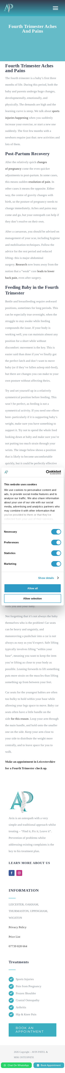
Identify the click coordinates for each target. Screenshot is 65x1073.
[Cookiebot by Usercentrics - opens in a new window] (46, 472)
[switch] (56, 542)
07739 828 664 (18, 946)
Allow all (32, 588)
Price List (14, 936)
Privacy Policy (18, 927)
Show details (46, 577)
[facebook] (12, 873)
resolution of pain (39, 181)
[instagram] (19, 873)
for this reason (20, 718)
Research (21, 264)
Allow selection (32, 598)
